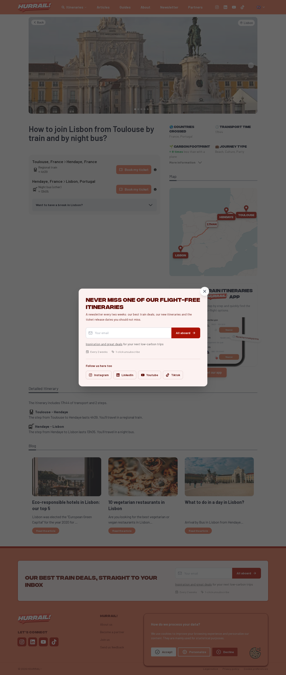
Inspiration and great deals (104, 344)
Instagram (101, 375)
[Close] (204, 291)
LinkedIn (127, 375)
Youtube (152, 375)
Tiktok (175, 375)
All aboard (183, 333)
